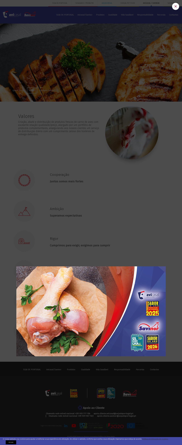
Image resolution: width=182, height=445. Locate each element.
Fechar (11, 442)
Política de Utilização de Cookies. (155, 439)
